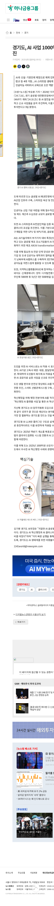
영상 (25, 20)
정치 (44, 20)
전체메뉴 (8, 20)
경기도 (22, 589)
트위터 (23, 66)
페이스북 (19, 66)
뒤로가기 (21, 622)
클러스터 (42, 589)
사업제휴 (33, 872)
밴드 (28, 66)
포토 (37, 20)
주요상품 (21, 872)
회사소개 (9, 872)
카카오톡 (15, 66)
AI (32, 589)
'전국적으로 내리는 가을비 (29, 832)
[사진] (30, 760)
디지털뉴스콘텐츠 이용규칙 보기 (31, 614)
